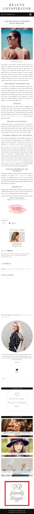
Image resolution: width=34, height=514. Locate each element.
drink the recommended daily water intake (11, 116)
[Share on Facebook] (7, 251)
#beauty (5, 253)
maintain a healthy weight (21, 175)
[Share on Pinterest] (10, 251)
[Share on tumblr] (12, 251)
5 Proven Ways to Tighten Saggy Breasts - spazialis (18, 269)
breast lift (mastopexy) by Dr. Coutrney (13, 162)
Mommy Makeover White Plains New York (12, 146)
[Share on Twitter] (8, 251)
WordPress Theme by (17, 512)
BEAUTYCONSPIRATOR (19, 199)
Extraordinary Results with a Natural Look (17, 245)
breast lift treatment (14, 255)
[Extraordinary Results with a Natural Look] (17, 237)
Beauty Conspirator (17, 6)
